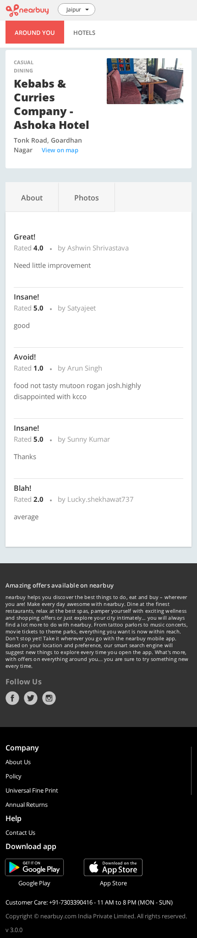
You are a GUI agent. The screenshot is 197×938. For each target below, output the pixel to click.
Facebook (12, 698)
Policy (13, 776)
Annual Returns (26, 804)
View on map (60, 150)
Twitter (31, 698)
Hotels (84, 32)
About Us (18, 762)
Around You (35, 32)
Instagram (49, 698)
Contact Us (20, 832)
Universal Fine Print (31, 790)
